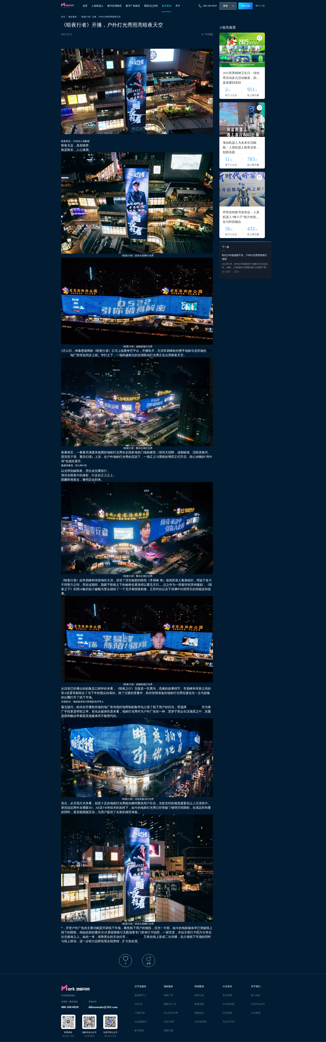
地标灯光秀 (194, 707)
